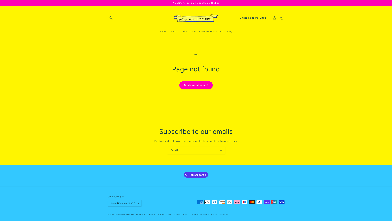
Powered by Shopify (145, 214)
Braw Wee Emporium (125, 214)
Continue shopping (196, 85)
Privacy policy (181, 214)
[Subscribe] (221, 150)
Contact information (219, 214)
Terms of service (199, 214)
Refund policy (164, 214)
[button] (111, 17)
